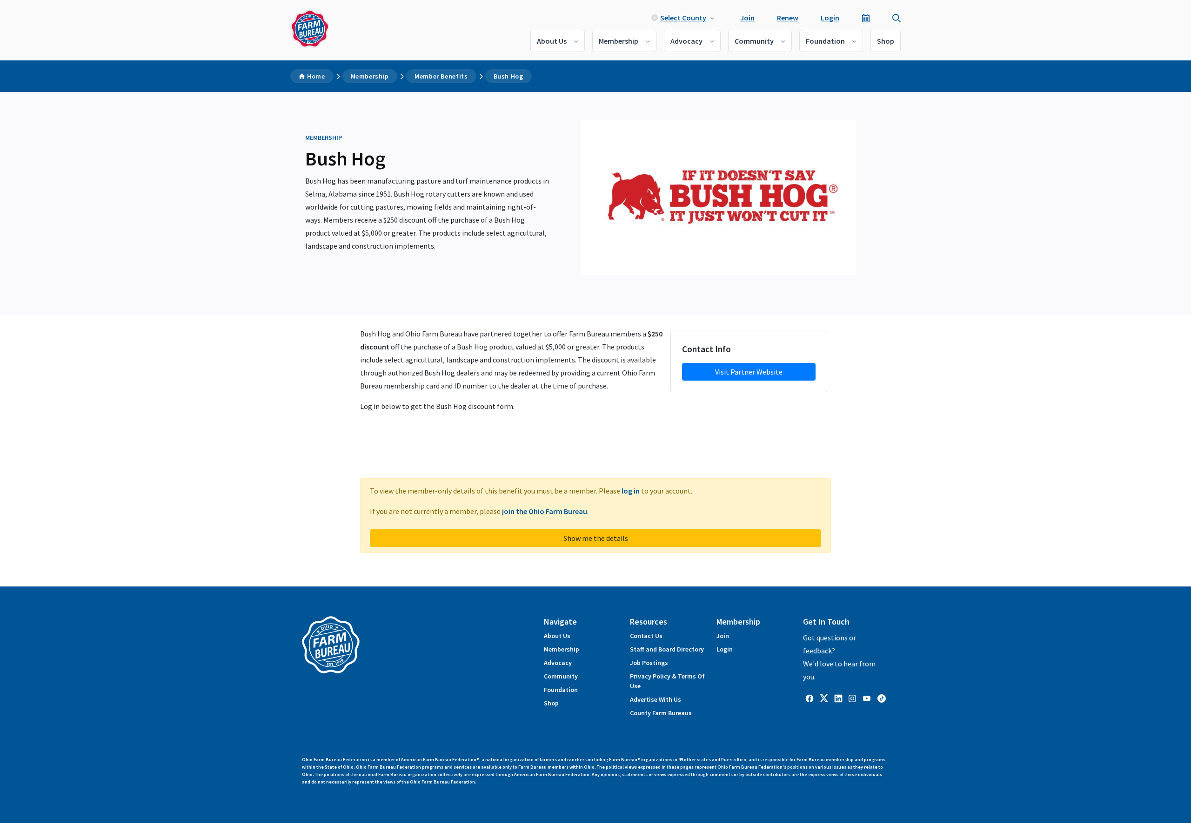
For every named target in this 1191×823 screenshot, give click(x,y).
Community (754, 41)
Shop (885, 41)
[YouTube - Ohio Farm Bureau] (866, 697)
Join (747, 17)
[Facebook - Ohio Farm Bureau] (809, 697)
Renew (787, 17)
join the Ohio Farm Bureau (544, 511)
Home (316, 76)
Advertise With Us (655, 699)
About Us (552, 41)
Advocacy (686, 41)
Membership (618, 41)
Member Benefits (441, 76)
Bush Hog (508, 76)
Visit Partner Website (749, 371)
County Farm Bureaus (661, 713)
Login (830, 17)
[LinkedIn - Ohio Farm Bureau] (838, 697)
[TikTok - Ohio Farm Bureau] (881, 697)
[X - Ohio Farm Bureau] (824, 697)
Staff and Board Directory (667, 649)
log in (631, 490)
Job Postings (649, 662)
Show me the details (595, 538)
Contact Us (646, 636)
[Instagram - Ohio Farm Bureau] (852, 697)
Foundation (825, 41)
